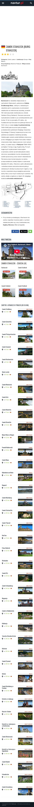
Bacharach (4, 268)
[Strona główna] (17, 4)
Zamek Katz (5, 397)
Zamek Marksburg (7, 498)
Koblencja (4, 623)
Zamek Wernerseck (7, 737)
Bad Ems (4, 535)
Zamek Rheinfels (6, 410)
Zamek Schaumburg (7, 586)
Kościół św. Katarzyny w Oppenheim (8, 750)
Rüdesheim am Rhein (7, 473)
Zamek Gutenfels (6, 322)
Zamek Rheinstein (7, 385)
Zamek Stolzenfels (7, 510)
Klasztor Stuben (6, 711)
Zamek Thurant (6, 523)
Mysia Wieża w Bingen (8, 435)
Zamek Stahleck (22, 268)
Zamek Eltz (5, 573)
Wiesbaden (5, 561)
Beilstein (4, 649)
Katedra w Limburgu (7, 699)
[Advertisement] (17, 24)
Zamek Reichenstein (7, 359)
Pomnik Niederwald (7, 447)
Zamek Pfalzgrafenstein (8, 334)
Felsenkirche (5, 774)
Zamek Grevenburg (7, 787)
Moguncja (4, 598)
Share (16, 231)
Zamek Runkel (6, 762)
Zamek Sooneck (6, 347)
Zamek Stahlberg (6, 309)
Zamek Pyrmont (6, 661)
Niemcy (3, 61)
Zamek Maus (5, 460)
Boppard (4, 485)
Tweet (25, 231)
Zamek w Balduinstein (8, 611)
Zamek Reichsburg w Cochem (7, 687)
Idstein (4, 674)
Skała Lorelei (5, 372)
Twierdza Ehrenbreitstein (9, 636)
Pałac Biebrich (6, 548)
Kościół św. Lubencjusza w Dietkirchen (8, 725)
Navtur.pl (14, 804)
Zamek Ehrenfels (6, 422)
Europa (26, 59)
